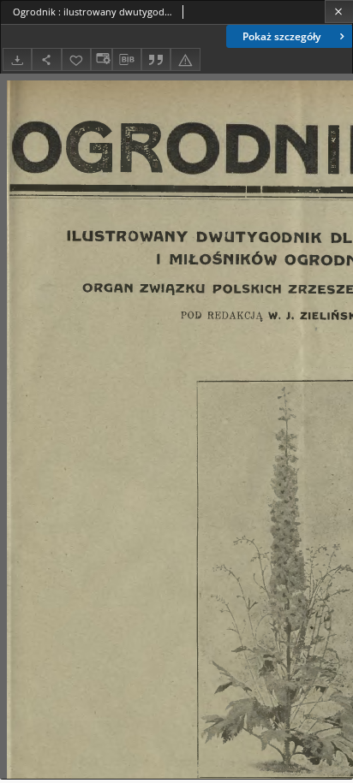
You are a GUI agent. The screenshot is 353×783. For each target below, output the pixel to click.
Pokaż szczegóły (281, 36)
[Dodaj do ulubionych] (76, 59)
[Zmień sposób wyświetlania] (101, 59)
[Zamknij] (339, 11)
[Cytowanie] (156, 59)
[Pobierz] (17, 59)
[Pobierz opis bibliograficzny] (126, 60)
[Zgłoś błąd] (185, 59)
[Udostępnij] (46, 59)
